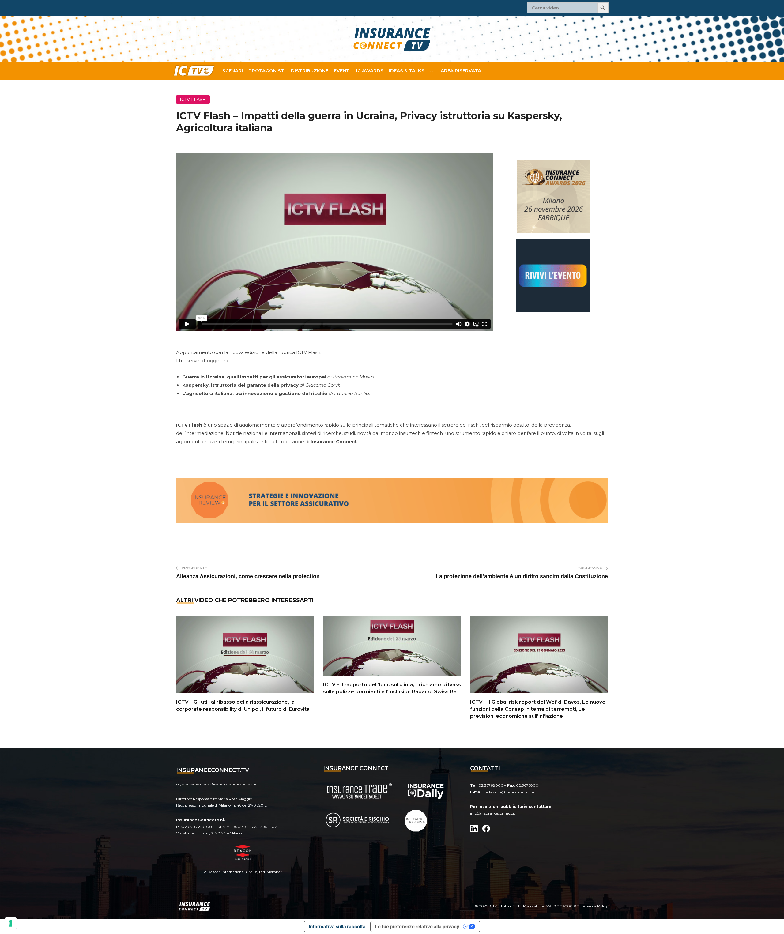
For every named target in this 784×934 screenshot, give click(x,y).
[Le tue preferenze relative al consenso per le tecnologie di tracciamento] (11, 923)
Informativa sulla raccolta (337, 926)
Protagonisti (266, 70)
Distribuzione (309, 70)
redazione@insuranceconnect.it (512, 792)
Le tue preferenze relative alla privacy (417, 926)
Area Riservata (461, 70)
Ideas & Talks (406, 70)
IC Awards (369, 70)
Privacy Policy (595, 906)
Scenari (232, 70)
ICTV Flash (193, 99)
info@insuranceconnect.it (492, 813)
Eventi (342, 70)
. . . (432, 70)
